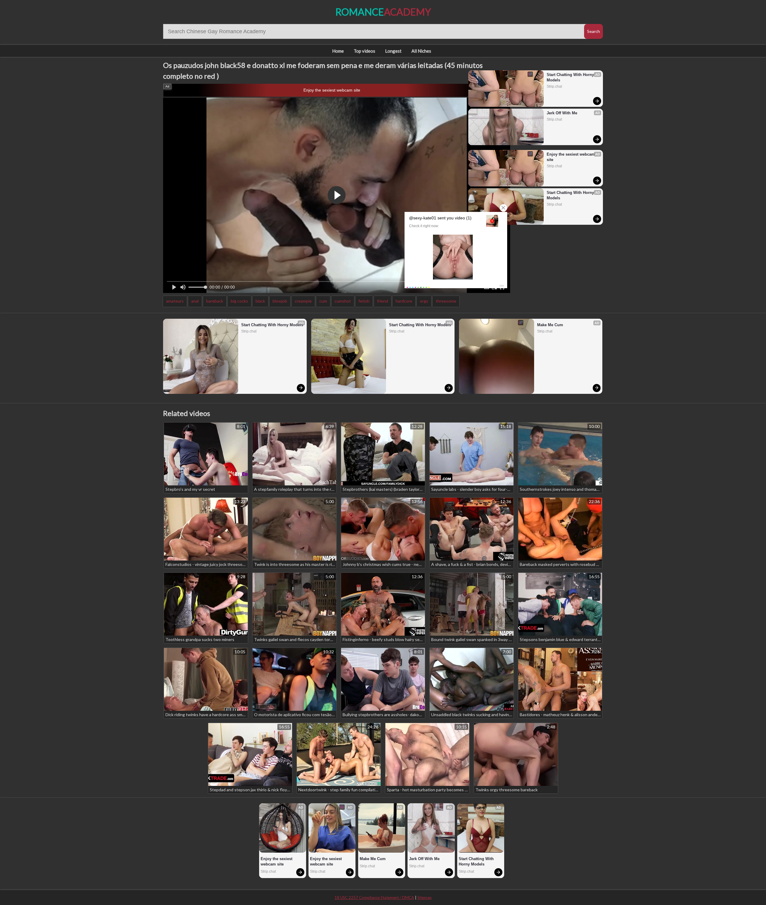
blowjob (280, 300)
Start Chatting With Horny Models (571, 77)
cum (323, 300)
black (260, 300)
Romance (383, 12)
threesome (446, 300)
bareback (214, 300)
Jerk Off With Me (562, 113)
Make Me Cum (550, 325)
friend (382, 300)
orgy (424, 300)
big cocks (239, 300)
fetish (364, 300)
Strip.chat (554, 86)
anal (195, 300)
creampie (303, 300)
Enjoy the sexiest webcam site (331, 90)
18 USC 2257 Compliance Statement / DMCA (374, 897)
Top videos (364, 51)
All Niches (421, 51)
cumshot (343, 300)
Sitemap (424, 897)
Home (338, 51)
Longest (393, 51)
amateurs (175, 300)
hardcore (404, 300)
